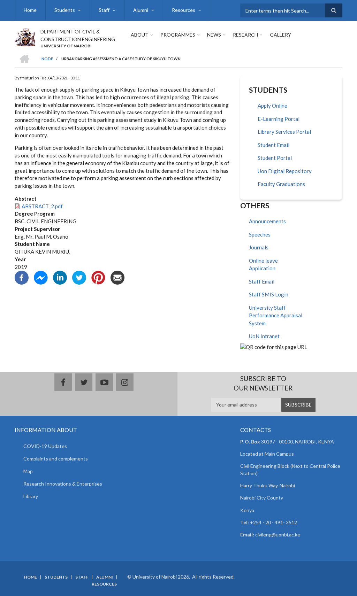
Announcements (267, 221)
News (214, 35)
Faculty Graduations (281, 184)
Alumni (140, 10)
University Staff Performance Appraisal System (275, 315)
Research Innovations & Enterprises (62, 484)
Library (30, 496)
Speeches (260, 234)
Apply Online (272, 105)
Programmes (177, 35)
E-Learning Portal (278, 119)
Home (30, 10)
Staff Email (261, 281)
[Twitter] (79, 277)
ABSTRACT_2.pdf (42, 206)
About (140, 35)
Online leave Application (263, 264)
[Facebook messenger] (41, 277)
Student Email (273, 145)
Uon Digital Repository (285, 171)
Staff (104, 10)
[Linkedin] (60, 277)
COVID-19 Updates (45, 446)
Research (245, 35)
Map (28, 471)
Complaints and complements (55, 459)
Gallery (280, 35)
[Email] (117, 277)
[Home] (25, 36)
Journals (258, 247)
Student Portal (275, 158)
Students (64, 10)
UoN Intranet (264, 336)
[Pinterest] (98, 277)
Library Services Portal (284, 132)
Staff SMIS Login (268, 294)
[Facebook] (22, 277)
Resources (183, 10)
